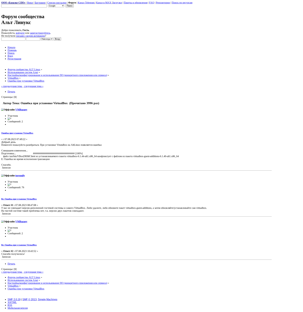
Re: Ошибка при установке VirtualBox (19, 199)
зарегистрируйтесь (40, 33)
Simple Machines (47, 299)
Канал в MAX (104, 2)
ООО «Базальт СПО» (13, 2)
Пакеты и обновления (135, 2)
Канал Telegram (86, 2)
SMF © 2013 (29, 299)
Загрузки (117, 2)
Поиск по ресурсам (182, 2)
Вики (30, 2)
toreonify (20, 175)
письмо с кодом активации (30, 35)
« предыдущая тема (12, 86)
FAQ (151, 2)
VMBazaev (21, 109)
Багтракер (40, 2)
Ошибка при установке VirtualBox (17, 133)
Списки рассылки (56, 2)
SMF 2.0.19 (14, 299)
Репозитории (163, 2)
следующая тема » (33, 86)
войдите (20, 33)
